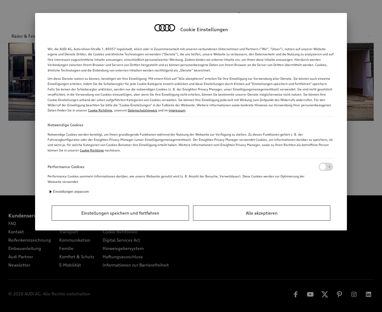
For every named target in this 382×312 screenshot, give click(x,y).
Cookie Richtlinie (100, 110)
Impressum (177, 110)
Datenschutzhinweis (142, 110)
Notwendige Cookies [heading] (65, 125)
